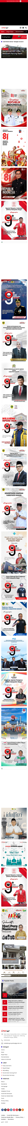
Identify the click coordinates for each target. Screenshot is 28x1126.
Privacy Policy (5, 1101)
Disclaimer (4, 1084)
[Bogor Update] (9, 27)
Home (3, 1050)
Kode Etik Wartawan (6, 1093)
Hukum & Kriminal (6, 1059)
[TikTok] (20, 1110)
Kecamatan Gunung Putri (10, 1073)
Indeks (3, 1089)
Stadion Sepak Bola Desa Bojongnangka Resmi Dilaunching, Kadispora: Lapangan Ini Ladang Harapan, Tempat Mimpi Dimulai (15, 1013)
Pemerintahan (5, 1057)
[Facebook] (2, 1110)
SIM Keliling (6, 1070)
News (2, 1052)
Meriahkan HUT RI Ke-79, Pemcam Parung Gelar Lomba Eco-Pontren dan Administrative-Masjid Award (13, 52)
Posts (2, 1098)
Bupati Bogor (6, 1068)
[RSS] (22, 1110)
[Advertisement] (14, 73)
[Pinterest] (8, 1110)
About (3, 1081)
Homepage (4, 1086)
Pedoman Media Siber (7, 1096)
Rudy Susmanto (7, 1065)
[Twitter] (5, 1110)
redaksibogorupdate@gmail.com (13, 1043)
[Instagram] (14, 1110)
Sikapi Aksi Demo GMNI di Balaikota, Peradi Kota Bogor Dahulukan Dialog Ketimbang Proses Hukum (16, 1001)
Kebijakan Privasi (5, 1091)
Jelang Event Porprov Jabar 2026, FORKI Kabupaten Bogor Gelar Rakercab (16, 1019)
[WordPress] (11, 1110)
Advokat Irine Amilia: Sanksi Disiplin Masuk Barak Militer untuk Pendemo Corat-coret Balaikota (16, 1007)
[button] (20, 28)
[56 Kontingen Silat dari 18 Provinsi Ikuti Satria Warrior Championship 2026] (15, 37)
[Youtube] (17, 1110)
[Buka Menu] (23, 28)
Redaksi (3, 1103)
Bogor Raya (5, 49)
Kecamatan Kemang (8, 1075)
